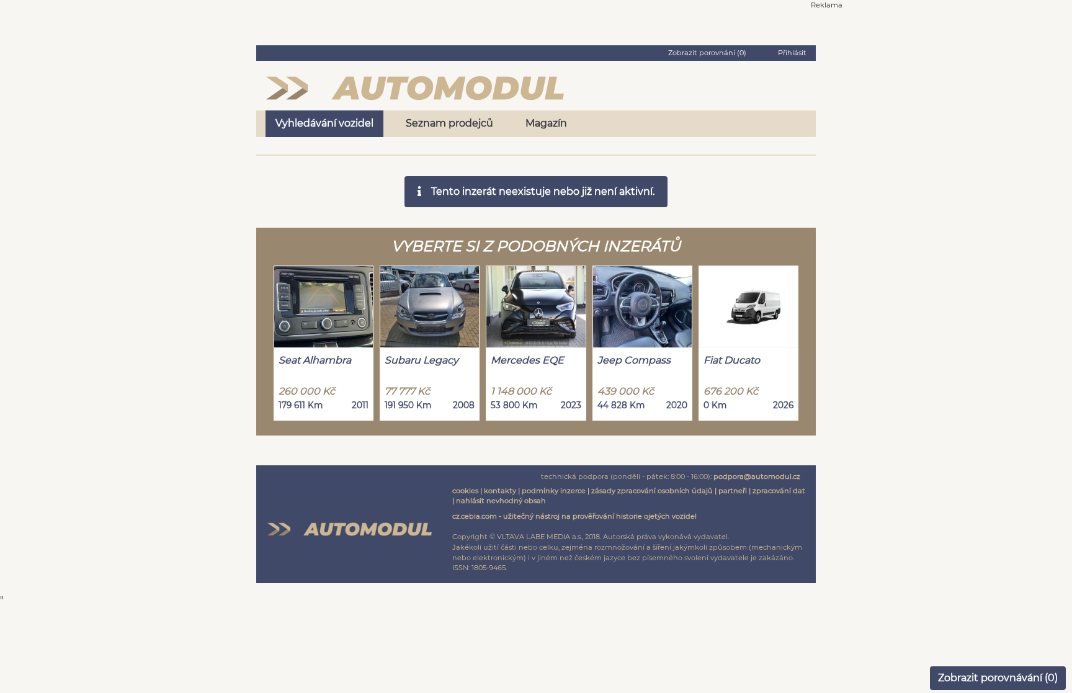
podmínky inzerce (554, 490)
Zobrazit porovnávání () (998, 678)
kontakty (500, 490)
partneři (732, 490)
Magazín (546, 123)
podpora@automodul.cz (756, 476)
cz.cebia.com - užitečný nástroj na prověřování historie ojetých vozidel (574, 516)
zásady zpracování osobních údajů (652, 490)
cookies (465, 490)
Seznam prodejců (449, 123)
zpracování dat (779, 490)
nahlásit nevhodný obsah (501, 500)
